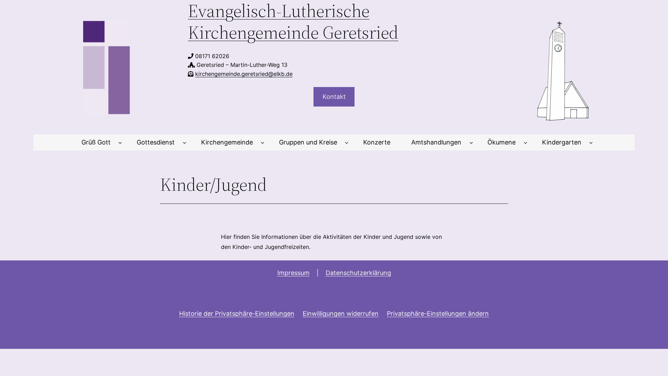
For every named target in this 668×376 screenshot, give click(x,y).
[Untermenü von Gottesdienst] (184, 142)
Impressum (293, 272)
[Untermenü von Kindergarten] (591, 142)
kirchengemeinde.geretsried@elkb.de (244, 73)
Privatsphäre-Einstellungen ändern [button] (438, 313)
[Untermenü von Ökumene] (525, 142)
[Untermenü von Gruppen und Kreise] (347, 142)
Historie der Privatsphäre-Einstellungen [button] (236, 313)
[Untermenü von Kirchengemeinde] (262, 142)
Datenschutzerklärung (358, 272)
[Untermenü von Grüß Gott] (120, 142)
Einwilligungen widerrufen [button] (341, 313)
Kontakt (334, 96)
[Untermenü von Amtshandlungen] (471, 142)
